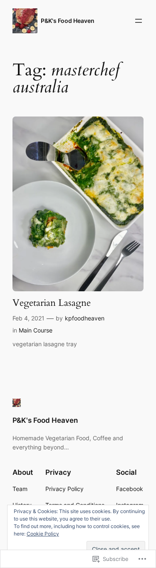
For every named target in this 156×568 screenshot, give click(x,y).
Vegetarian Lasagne (51, 303)
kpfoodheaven (84, 318)
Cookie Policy (43, 534)
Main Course (35, 330)
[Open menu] (139, 21)
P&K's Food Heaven (67, 20)
